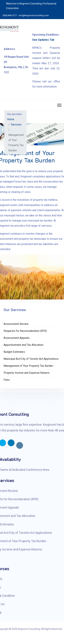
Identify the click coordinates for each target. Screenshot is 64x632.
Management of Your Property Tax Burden (28, 365)
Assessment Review (16, 324)
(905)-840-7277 (10, 15)
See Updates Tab (43, 39)
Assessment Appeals (17, 337)
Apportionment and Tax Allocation (23, 344)
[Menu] (59, 105)
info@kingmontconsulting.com (34, 15)
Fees (7, 379)
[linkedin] (11, 442)
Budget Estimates (14, 351)
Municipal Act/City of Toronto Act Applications (31, 358)
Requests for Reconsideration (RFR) (25, 331)
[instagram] (19, 445)
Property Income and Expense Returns (26, 372)
